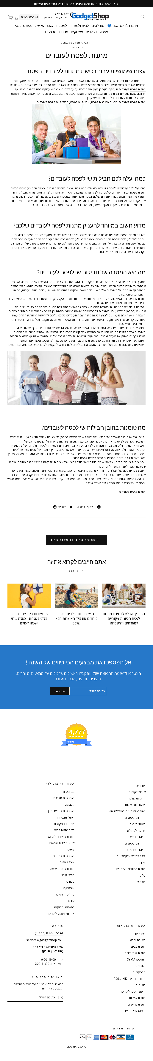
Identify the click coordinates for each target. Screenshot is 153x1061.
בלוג (143, 875)
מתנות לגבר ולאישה (62, 869)
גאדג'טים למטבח (63, 856)
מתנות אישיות (137, 998)
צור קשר (140, 882)
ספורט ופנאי (23, 26)
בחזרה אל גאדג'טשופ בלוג (74, 540)
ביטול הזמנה (137, 824)
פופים (70, 849)
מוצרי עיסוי (67, 875)
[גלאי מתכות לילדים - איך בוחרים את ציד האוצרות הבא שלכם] (76, 596)
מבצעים (50, 32)
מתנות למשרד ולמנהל (61, 837)
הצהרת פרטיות (136, 850)
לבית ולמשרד (79, 26)
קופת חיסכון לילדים (133, 991)
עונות (71, 901)
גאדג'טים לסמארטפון (61, 811)
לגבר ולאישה (44, 26)
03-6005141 (29, 17)
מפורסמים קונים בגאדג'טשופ (127, 811)
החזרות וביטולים (135, 818)
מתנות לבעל (138, 946)
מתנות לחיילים (137, 1004)
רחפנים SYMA (136, 959)
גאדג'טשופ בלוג (71, 42)
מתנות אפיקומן (96, 98)
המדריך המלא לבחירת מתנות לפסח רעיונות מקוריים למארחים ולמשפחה (124, 618)
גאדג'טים (98, 26)
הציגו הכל (76, 571)
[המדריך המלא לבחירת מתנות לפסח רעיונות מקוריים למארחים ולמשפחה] (124, 596)
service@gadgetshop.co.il (44, 940)
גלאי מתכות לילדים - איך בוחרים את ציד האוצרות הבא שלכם (77, 618)
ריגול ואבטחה (65, 817)
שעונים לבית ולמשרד (61, 843)
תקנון (142, 863)
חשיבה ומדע (138, 940)
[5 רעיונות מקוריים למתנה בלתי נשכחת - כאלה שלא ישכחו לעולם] (29, 596)
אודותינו (141, 785)
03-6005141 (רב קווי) (49, 933)
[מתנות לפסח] (76, 378)
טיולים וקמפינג (65, 894)
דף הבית (87, 42)
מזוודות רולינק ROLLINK (130, 979)
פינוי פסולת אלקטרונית (131, 856)
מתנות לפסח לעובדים (132, 492)
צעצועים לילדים (97, 32)
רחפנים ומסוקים (64, 907)
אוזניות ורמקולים (64, 824)
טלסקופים (139, 972)
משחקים (77, 32)
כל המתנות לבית (64, 830)
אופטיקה (68, 888)
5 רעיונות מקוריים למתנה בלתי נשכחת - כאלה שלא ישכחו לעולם (29, 618)
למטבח (61, 26)
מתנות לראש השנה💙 (122, 26)
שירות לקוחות (137, 792)
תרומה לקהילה (136, 830)
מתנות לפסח (77, 47)
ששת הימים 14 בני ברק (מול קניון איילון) (56, 15)
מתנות (63, 32)
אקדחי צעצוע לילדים (61, 914)
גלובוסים (140, 966)
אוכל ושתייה (67, 862)
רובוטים (141, 985)
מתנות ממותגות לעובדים (131, 869)
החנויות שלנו (137, 798)
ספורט (70, 881)
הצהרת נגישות (137, 837)
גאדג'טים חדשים (63, 798)
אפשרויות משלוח (135, 805)
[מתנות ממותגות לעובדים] (76, 134)
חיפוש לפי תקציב (135, 1011)
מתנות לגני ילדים (135, 953)
